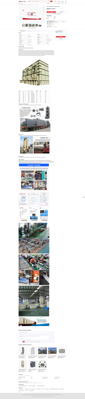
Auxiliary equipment (56, 378)
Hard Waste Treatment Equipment (31, 385)
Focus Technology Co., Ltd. (38, 396)
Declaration (49, 396)
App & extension (58, 3)
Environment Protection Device (30, 4)
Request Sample (59, 13)
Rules (66, 3)
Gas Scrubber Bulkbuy (31, 390)
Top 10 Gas (26, 390)
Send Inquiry (60, 36)
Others (19, 379)
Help (54, 3)
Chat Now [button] (61, 38)
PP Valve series (20, 378)
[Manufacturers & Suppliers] (22, 1)
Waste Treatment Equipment (36, 4)
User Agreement (46, 396)
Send (23, 341)
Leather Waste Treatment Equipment (40, 385)
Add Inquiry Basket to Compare (32, 27)
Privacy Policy (52, 396)
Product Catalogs (28, 375)
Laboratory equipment (44, 378)
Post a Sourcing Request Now (37, 341)
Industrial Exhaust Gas (21, 390)
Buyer (51, 3)
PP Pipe (31, 378)
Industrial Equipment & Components (23, 4)
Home (19, 4)
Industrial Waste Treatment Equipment (23, 385)
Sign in (65, 1)
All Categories (20, 3)
